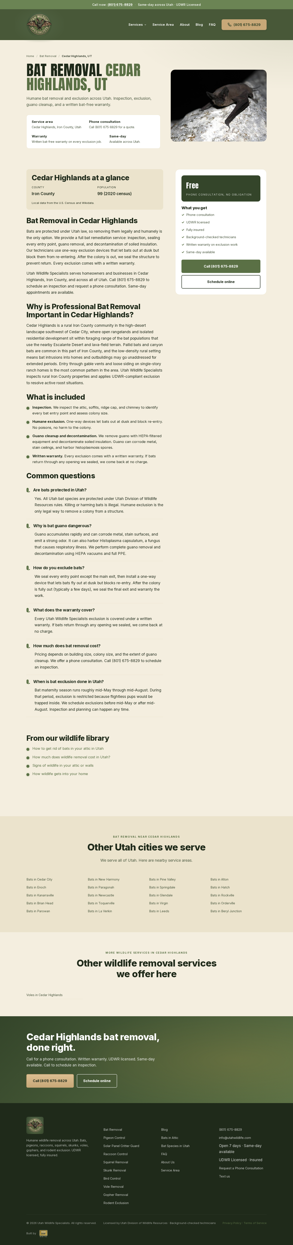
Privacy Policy (232, 1223)
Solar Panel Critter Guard (121, 1146)
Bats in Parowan (38, 911)
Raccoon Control (115, 1154)
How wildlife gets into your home (60, 774)
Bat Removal (48, 56)
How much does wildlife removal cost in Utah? (71, 757)
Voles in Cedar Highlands (44, 995)
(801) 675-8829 (120, 4)
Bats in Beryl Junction (226, 911)
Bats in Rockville (222, 895)
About (185, 25)
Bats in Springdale (162, 887)
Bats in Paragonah (101, 887)
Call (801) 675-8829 (221, 266)
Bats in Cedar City (39, 879)
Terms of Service (255, 1223)
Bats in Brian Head (39, 903)
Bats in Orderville (222, 903)
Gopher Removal (115, 1195)
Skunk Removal (114, 1170)
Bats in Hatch (220, 887)
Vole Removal (113, 1186)
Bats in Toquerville (101, 903)
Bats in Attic (169, 1138)
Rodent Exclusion (116, 1203)
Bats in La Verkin (100, 911)
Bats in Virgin (158, 903)
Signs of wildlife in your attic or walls (63, 765)
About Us (168, 1162)
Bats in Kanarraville (40, 895)
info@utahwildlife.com (235, 1138)
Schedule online (221, 282)
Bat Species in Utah (175, 1146)
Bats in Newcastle (101, 895)
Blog (199, 25)
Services (135, 25)
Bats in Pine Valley (162, 879)
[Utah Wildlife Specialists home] (39, 25)
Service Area (163, 25)
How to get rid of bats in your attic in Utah (68, 748)
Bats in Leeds (159, 911)
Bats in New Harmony (103, 879)
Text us (224, 1176)
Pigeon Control (114, 1138)
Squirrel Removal (115, 1162)
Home (30, 56)
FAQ (212, 25)
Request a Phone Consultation (241, 1168)
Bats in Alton (219, 879)
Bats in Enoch (36, 887)
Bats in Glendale (161, 895)
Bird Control (112, 1178)
